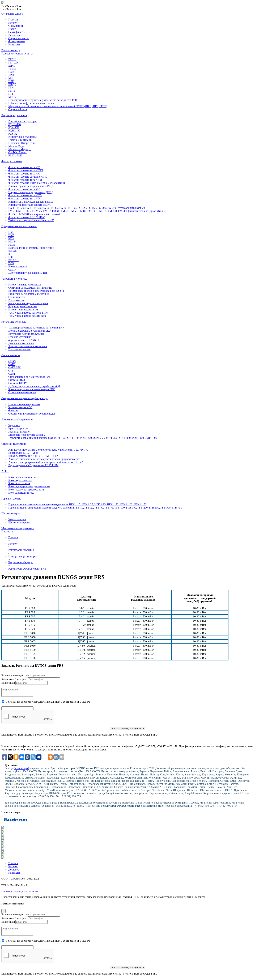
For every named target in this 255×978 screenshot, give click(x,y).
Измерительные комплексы (24, 284)
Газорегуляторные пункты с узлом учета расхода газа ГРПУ (43, 100)
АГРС (4, 471)
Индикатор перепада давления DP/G (30, 204)
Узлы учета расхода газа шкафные (28, 303)
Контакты (14, 44)
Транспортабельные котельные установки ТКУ (36, 327)
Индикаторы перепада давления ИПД (30, 186)
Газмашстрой (21, 768)
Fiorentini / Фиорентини (22, 143)
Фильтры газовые (11, 161)
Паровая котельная (19, 349)
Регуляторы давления (14, 115)
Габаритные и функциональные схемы (31, 103)
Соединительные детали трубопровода (24, 398)
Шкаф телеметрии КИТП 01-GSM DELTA (33, 455)
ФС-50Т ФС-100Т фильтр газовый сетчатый (34, 214)
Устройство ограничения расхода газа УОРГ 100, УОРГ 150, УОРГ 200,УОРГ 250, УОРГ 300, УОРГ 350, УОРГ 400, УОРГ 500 (82, 437)
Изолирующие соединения (24, 404)
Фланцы (13, 410)
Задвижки (14, 425)
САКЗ (11, 364)
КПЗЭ (12, 241)
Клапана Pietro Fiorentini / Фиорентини (31, 247)
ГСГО (11, 71)
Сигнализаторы (10, 355)
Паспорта (7, 531)
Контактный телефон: (14, 679)
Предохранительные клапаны (19, 226)
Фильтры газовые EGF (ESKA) (26, 217)
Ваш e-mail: (8, 682)
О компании (15, 25)
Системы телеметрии (14, 443)
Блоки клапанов (17, 266)
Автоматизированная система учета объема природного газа (44, 459)
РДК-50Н (13, 127)
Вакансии (14, 35)
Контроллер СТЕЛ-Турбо (23, 452)
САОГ (12, 373)
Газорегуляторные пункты (17, 53)
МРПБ (12, 96)
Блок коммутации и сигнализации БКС (31, 389)
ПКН (11, 232)
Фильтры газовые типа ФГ (24, 167)
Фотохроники (16, 41)
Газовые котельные (19, 336)
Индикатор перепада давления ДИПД (30, 192)
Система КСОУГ (18, 383)
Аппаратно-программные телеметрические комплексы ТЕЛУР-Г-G (48, 449)
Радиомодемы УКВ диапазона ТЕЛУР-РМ (33, 465)
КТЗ (10, 254)
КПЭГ (12, 244)
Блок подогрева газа (20, 480)
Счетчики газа (16, 297)
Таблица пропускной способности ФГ (31, 220)
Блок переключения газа (22, 477)
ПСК (11, 263)
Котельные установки (14, 321)
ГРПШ (12, 59)
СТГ (11, 370)
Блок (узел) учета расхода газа (26, 489)
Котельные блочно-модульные (26, 333)
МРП (11, 78)
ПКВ (11, 235)
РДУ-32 (12, 133)
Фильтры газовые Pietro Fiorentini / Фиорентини (36, 182)
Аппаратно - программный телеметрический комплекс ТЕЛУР (45, 462)
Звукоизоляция (17, 519)
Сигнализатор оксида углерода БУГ (29, 376)
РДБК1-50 (14, 130)
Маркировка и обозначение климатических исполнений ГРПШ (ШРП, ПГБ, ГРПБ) (57, 106)
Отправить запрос (12, 13)
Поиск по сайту (10, 50)
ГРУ (10, 87)
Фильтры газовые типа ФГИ (25, 179)
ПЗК (11, 257)
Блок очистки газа (19, 483)
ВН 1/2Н (13, 260)
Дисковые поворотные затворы (26, 434)
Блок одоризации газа (21, 492)
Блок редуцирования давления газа (29, 486)
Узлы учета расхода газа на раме (27, 315)
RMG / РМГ (15, 155)
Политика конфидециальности (19, 891)
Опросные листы (18, 38)
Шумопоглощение (19, 522)
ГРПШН (13, 62)
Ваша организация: (12, 675)
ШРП (11, 65)
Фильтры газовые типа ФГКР (25, 170)
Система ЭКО (16, 379)
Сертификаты (16, 32)
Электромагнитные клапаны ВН (27, 272)
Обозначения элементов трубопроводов (32, 413)
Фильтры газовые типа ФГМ (25, 195)
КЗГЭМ (13, 250)
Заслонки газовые (18, 431)
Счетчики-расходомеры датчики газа (30, 287)
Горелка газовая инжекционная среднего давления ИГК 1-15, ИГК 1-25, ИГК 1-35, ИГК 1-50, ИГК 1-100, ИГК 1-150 (77, 504)
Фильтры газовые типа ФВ (24, 189)
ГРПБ (11, 90)
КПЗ (11, 238)
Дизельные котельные (21, 343)
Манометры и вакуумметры (17, 528)
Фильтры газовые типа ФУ (24, 198)
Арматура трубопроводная (17, 419)
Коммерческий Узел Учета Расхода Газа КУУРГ (36, 290)
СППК (12, 269)
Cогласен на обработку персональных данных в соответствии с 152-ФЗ (48, 701)
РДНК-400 (14, 124)
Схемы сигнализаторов (22, 392)
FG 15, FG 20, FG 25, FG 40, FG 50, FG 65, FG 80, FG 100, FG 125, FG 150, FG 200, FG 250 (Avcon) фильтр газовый (76, 207)
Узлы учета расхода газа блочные (28, 312)
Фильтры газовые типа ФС (24, 173)
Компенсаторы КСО (20, 407)
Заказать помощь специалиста (127, 728)
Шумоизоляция (10, 513)
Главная (13, 19)
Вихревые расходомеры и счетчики (29, 293)
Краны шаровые (18, 428)
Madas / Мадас (16, 146)
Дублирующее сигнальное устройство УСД (34, 386)
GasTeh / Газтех (17, 152)
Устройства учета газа (14, 278)
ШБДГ (12, 84)
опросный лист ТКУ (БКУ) (24, 340)
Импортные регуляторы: (22, 136)
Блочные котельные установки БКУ (29, 330)
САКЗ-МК (14, 367)
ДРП (11, 75)
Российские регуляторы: (22, 121)
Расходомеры (16, 300)
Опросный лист (17, 109)
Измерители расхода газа (23, 309)
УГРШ (12, 68)
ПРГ (11, 81)
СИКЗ (12, 361)
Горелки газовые (11, 498)
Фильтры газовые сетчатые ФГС (27, 176)
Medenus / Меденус (19, 149)
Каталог (13, 22)
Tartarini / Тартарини (20, 139)
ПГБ (11, 93)
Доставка (13, 869)
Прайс (12, 28)
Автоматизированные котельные (27, 346)
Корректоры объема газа (22, 306)
